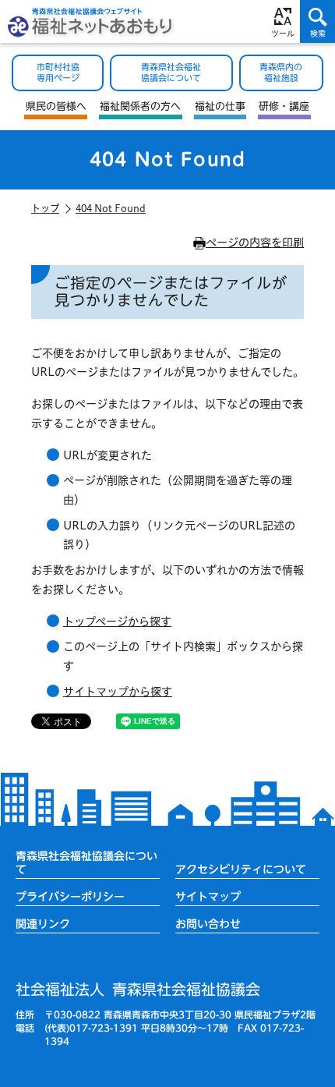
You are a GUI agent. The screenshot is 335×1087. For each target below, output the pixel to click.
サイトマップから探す (117, 691)
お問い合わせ (208, 923)
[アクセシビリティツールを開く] (282, 21)
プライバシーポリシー (70, 896)
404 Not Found (111, 208)
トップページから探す (117, 621)
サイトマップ (208, 896)
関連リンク (43, 923)
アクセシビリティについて (240, 869)
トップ (45, 208)
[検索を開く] (317, 21)
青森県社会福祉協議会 (138, 989)
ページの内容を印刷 (255, 242)
